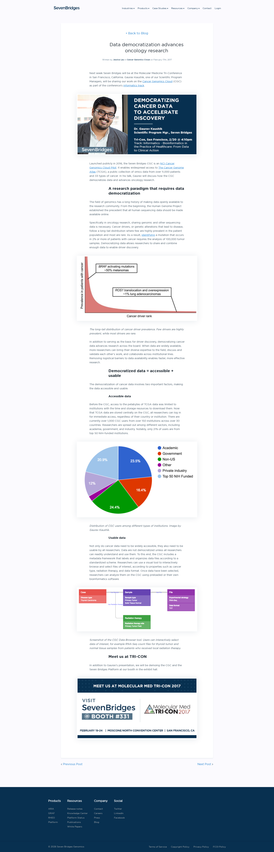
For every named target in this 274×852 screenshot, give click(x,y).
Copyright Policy (180, 846)
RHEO (51, 817)
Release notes (74, 808)
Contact (207, 8)
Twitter (118, 808)
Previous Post (72, 764)
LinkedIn (119, 813)
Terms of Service (158, 846)
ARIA (51, 808)
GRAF (51, 813)
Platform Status (76, 817)
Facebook (119, 817)
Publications (74, 822)
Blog (96, 822)
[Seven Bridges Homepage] (66, 8)
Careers (98, 813)
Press (97, 817)
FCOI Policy (219, 846)
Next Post (204, 764)
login (218, 8)
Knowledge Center (77, 813)
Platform (53, 822)
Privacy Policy (201, 846)
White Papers (74, 826)
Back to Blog (138, 33)
